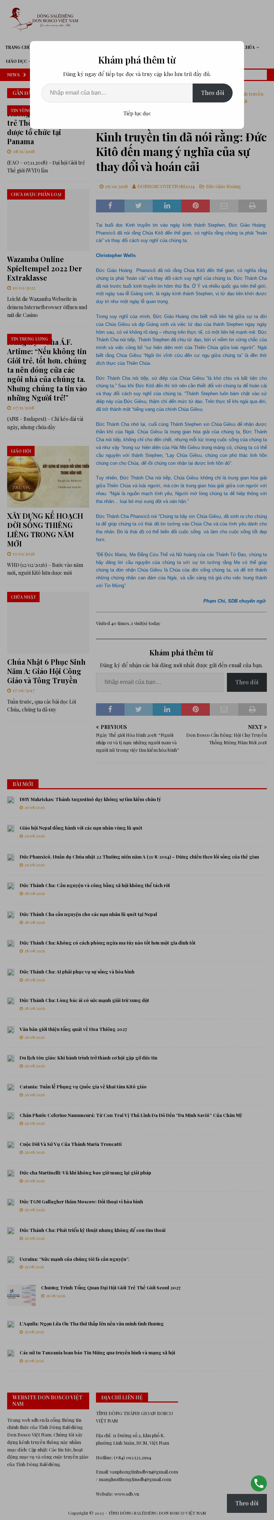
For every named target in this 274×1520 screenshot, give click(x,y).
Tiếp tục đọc (137, 113)
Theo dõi (212, 92)
